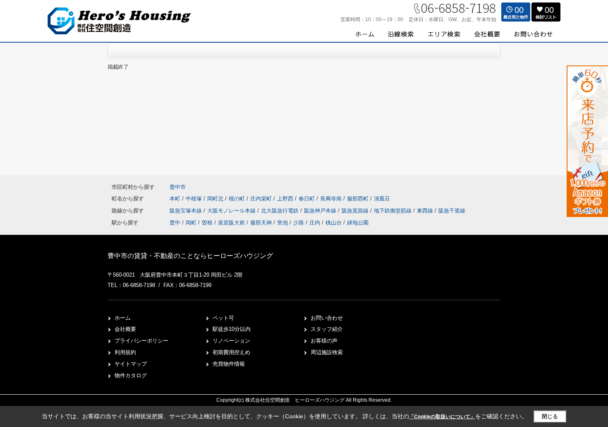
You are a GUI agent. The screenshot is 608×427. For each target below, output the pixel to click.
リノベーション (231, 341)
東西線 (426, 210)
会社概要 (125, 329)
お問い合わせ (327, 318)
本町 (176, 198)
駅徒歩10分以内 (232, 329)
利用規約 (125, 352)
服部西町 (358, 198)
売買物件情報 (229, 364)
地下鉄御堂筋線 (393, 210)
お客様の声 (324, 341)
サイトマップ (131, 364)
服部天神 (261, 223)
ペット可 (223, 318)
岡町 (191, 223)
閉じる (550, 416)
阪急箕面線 (356, 210)
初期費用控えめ (231, 352)
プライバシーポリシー (141, 341)
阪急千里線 (451, 210)
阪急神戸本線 (321, 210)
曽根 (207, 223)
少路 (298, 223)
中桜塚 (194, 198)
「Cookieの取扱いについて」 (442, 417)
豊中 (175, 223)
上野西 (286, 198)
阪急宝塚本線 (186, 210)
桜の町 (238, 198)
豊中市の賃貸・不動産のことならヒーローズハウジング (190, 255)
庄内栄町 (261, 198)
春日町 (307, 198)
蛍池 (282, 223)
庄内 (314, 223)
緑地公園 (358, 223)
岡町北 (216, 198)
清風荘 (382, 198)
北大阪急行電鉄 (280, 210)
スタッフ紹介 (327, 329)
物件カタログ (131, 375)
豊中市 (178, 187)
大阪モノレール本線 (232, 210)
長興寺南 (331, 198)
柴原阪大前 (231, 223)
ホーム (123, 318)
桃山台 (334, 223)
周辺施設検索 (327, 352)
